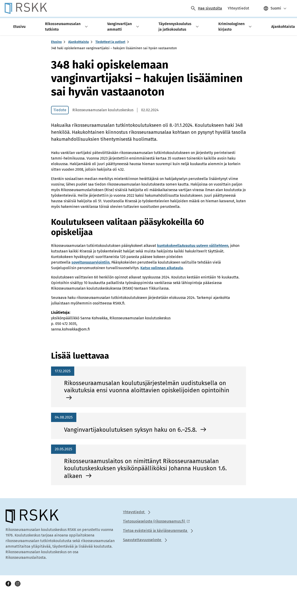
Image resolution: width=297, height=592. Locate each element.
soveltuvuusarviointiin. (90, 262)
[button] (85, 26)
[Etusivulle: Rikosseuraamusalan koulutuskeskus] (26, 8)
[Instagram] (17, 583)
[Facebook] (8, 583)
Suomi (276, 8)
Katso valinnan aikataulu (161, 268)
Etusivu (56, 42)
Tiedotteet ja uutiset (110, 42)
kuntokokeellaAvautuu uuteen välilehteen (192, 245)
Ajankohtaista (78, 42)
